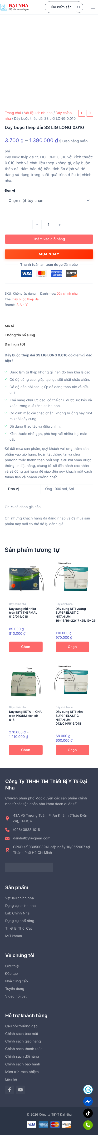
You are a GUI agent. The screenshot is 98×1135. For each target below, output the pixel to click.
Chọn (25, 647)
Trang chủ (13, 113)
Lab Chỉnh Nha (17, 913)
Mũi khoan (13, 936)
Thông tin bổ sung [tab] (20, 335)
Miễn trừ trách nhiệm (22, 1072)
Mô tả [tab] (9, 326)
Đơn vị (10, 190)
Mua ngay (49, 254)
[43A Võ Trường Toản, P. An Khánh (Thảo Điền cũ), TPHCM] (49, 818)
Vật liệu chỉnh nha (38, 113)
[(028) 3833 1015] (22, 830)
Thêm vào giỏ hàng (49, 239)
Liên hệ (11, 1079)
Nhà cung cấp (16, 981)
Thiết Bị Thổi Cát (18, 928)
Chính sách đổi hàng (22, 1056)
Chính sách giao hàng (23, 1041)
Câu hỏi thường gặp (21, 1026)
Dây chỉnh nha (67, 293)
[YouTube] (20, 1090)
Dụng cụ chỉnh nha (20, 906)
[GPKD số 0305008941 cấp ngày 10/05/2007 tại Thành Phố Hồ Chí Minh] (49, 850)
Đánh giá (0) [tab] (15, 344)
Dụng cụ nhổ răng (19, 921)
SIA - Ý (22, 305)
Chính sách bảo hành (22, 1064)
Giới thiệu (12, 966)
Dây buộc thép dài (25, 299)
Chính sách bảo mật (21, 1034)
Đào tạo (11, 973)
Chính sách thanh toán (24, 1049)
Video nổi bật (16, 996)
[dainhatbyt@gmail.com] (27, 838)
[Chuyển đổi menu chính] (93, 7)
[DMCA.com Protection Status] (29, 867)
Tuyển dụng (14, 989)
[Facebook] (9, 1090)
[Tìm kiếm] (79, 7)
